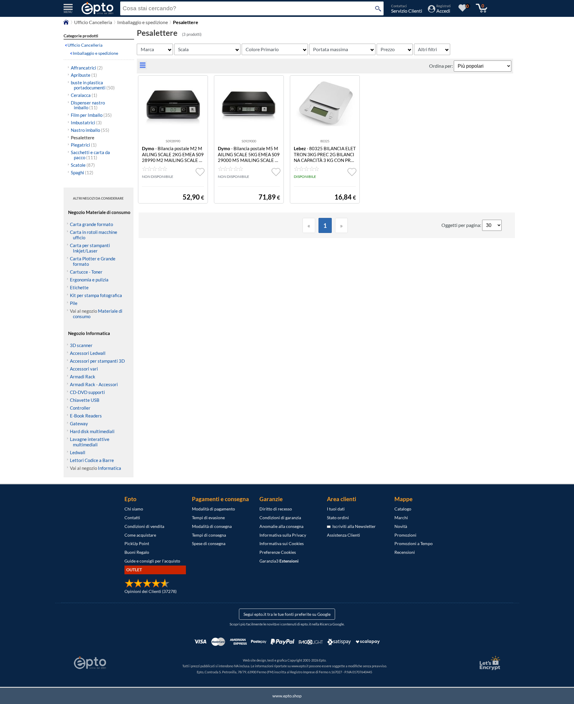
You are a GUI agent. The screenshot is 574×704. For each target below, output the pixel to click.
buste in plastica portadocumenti (93, 85)
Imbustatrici (86, 122)
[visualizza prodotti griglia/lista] (143, 67)
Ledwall (77, 452)
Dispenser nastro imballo (88, 105)
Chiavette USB (84, 400)
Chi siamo (133, 508)
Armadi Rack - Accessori (94, 384)
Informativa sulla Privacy (282, 535)
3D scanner (81, 345)
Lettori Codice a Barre (92, 460)
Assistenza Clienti (343, 535)
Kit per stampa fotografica (96, 295)
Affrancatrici (87, 67)
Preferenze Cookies (277, 552)
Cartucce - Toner (86, 271)
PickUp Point (136, 543)
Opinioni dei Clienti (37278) (150, 591)
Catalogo (402, 508)
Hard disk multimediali (92, 431)
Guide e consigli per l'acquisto (152, 560)
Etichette (79, 287)
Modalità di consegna (212, 526)
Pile (73, 303)
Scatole (83, 165)
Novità (400, 526)
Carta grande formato (91, 224)
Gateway (79, 423)
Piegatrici (84, 144)
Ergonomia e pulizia (89, 279)
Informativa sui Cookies (281, 543)
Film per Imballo (91, 115)
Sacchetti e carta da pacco (90, 155)
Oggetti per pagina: (461, 225)
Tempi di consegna (209, 535)
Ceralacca (84, 95)
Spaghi (82, 172)
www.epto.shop (287, 695)
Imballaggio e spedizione (142, 22)
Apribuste (84, 75)
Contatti (132, 517)
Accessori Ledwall (87, 353)
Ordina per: (441, 66)
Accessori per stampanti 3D (97, 361)
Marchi (401, 517)
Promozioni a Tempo (413, 543)
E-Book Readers (86, 415)
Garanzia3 (279, 560)
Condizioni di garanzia (280, 517)
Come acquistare (140, 535)
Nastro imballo (90, 130)
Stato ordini (338, 517)
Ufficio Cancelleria (93, 22)
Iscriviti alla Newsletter (353, 526)
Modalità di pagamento (213, 508)
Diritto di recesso (275, 508)
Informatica (109, 468)
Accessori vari (84, 368)
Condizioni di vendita (144, 526)
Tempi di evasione (208, 517)
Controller (80, 408)
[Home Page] (66, 23)
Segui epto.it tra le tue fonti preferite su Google (287, 614)
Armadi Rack (82, 376)
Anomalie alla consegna (281, 526)
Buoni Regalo (136, 552)
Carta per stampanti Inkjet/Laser (90, 248)
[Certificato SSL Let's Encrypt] (489, 663)
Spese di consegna (208, 543)
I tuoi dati (336, 508)
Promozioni (405, 535)
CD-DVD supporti (87, 392)
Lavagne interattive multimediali (89, 441)
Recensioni (404, 552)
